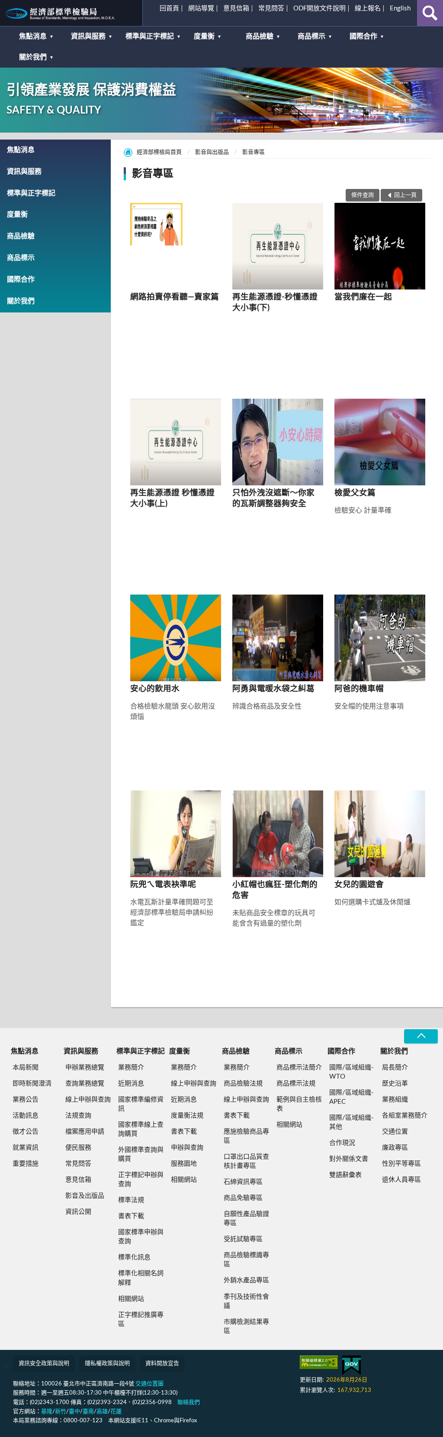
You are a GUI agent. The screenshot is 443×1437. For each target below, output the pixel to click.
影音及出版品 (84, 1196)
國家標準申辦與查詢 (141, 1237)
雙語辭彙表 (345, 1175)
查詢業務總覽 (84, 1083)
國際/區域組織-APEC (351, 1097)
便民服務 (78, 1147)
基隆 (46, 1411)
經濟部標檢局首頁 (159, 152)
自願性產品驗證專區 (246, 1218)
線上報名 (368, 8)
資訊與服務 (88, 36)
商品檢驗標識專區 (246, 1260)
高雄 (102, 1411)
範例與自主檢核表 (299, 1104)
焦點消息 (33, 36)
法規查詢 (78, 1115)
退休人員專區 (401, 1180)
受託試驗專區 (243, 1239)
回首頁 (169, 8)
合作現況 (342, 1143)
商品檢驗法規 (243, 1083)
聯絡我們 (188, 1402)
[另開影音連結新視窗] (174, 246)
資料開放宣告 (162, 1363)
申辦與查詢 (187, 1147)
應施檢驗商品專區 (246, 1136)
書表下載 (131, 1216)
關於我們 (33, 57)
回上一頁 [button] (405, 195)
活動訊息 (26, 1115)
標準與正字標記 (149, 36)
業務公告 (26, 1099)
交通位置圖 (149, 1384)
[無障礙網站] (319, 1362)
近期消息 (131, 1083)
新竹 (60, 1411)
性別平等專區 (401, 1164)
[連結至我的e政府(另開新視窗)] (351, 1365)
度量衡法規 (187, 1115)
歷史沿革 (395, 1083)
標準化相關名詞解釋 (141, 1278)
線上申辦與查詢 (88, 1099)
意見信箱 (236, 8)
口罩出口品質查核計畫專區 (246, 1161)
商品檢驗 (259, 36)
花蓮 (116, 1411)
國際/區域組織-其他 (351, 1122)
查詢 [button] (430, 13)
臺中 (74, 1411)
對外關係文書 (348, 1159)
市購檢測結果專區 (246, 1326)
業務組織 (395, 1099)
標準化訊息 (134, 1257)
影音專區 (253, 152)
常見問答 (271, 8)
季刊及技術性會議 (246, 1301)
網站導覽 (201, 8)
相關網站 (131, 1299)
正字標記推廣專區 (141, 1319)
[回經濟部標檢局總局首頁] (71, 13)
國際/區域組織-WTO (351, 1072)
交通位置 (395, 1131)
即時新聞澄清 (32, 1083)
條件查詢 (362, 195)
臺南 (88, 1411)
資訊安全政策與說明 (44, 1363)
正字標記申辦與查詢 (141, 1179)
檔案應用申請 (84, 1131)
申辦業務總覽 (84, 1067)
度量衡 (204, 36)
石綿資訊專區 (243, 1182)
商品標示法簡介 (299, 1067)
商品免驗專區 (243, 1198)
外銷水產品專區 (246, 1280)
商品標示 (311, 36)
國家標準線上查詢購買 (141, 1129)
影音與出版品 (212, 152)
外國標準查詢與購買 (141, 1154)
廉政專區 (395, 1147)
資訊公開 (78, 1212)
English (400, 8)
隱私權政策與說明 (107, 1363)
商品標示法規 (295, 1083)
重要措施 (26, 1164)
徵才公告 (26, 1131)
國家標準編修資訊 (141, 1104)
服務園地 (184, 1164)
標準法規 (131, 1200)
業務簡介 (131, 1067)
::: (10, 10)
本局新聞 (26, 1067)
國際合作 (363, 36)
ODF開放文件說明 (319, 8)
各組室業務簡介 (404, 1115)
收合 (421, 1036)
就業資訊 (26, 1147)
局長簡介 (395, 1067)
